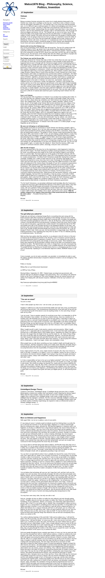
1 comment (35, 285)
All (4, 34)
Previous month (7, 23)
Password (6, 53)
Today (5, 26)
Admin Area (6, 29)
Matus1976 (28, 200)
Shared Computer (6, 60)
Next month (6, 24)
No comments (35, 200)
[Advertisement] (44, 204)
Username (6, 50)
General (5, 36)
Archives (5, 27)
